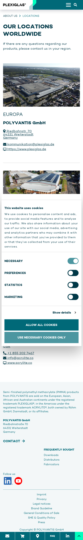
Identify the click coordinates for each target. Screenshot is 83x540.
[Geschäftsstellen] (37, 536)
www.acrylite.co (19, 362)
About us (10, 16)
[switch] (73, 273)
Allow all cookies (41, 325)
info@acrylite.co (19, 358)
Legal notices (41, 503)
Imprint (41, 494)
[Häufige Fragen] (52, 536)
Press (41, 522)
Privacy (42, 499)
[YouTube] (18, 481)
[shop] (22, 536)
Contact (11, 441)
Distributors (51, 459)
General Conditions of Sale (41, 513)
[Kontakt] (7, 536)
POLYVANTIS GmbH (50, 529)
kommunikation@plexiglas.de (30, 144)
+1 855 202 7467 (20, 353)
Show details (62, 312)
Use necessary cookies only (42, 337)
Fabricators (51, 464)
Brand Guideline (41, 508)
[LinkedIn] (8, 481)
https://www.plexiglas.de (26, 149)
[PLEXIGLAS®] (14, 5)
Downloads (51, 455)
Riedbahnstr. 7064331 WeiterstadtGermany (18, 134)
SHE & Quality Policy (41, 517)
